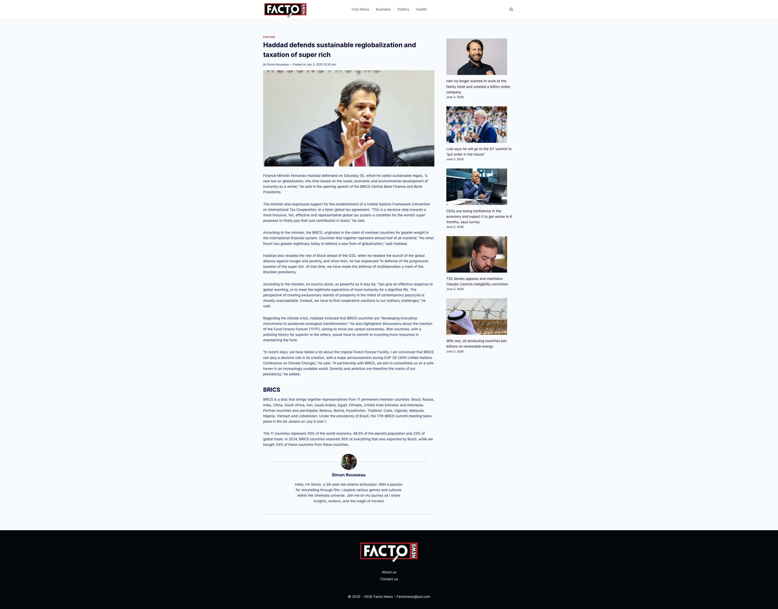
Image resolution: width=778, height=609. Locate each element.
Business (383, 9)
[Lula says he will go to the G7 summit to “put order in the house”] (480, 124)
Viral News (360, 9)
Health (421, 9)
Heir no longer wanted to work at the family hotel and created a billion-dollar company (478, 86)
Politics (403, 9)
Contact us (389, 579)
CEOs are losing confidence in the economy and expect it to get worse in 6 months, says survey (479, 216)
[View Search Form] (511, 9)
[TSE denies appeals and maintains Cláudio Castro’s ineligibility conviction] (480, 254)
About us (389, 572)
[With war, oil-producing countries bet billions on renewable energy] (480, 316)
